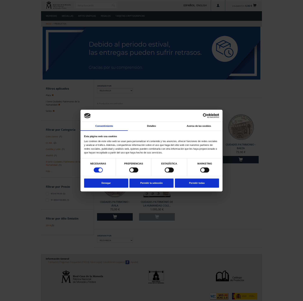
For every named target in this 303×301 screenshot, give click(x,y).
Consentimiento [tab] (104, 126)
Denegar (106, 183)
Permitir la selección (151, 183)
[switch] (133, 169)
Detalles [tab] (151, 126)
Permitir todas (197, 183)
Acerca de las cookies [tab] (199, 126)
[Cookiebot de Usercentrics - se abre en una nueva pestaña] (205, 115)
